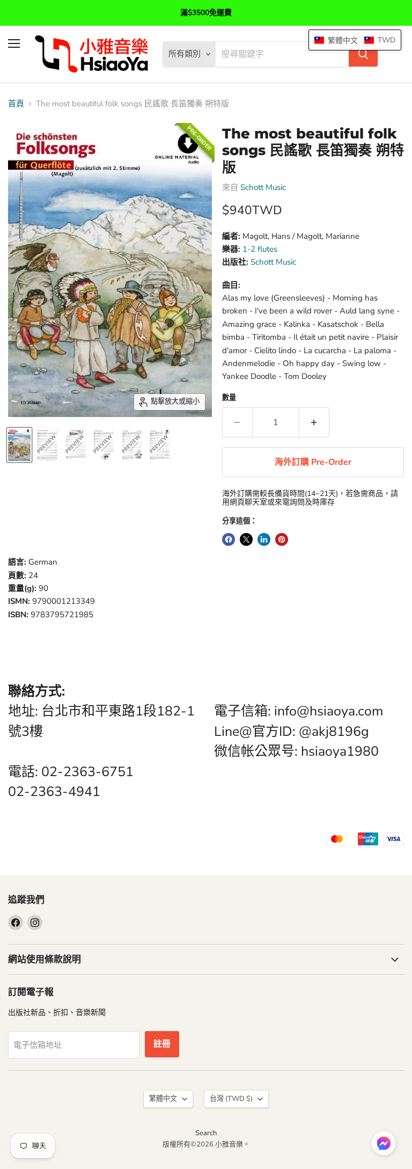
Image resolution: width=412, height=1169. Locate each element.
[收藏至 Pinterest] (281, 539)
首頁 (16, 103)
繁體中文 (163, 1099)
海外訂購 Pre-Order (313, 462)
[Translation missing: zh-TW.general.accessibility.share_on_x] (246, 539)
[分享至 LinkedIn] (264, 539)
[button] (383, 1144)
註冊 (162, 1044)
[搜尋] (363, 54)
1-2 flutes (259, 249)
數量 (229, 398)
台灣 (231, 1099)
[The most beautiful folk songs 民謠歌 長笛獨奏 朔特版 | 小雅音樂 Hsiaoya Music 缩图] (19, 445)
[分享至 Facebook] (228, 539)
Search (206, 1133)
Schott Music (263, 187)
